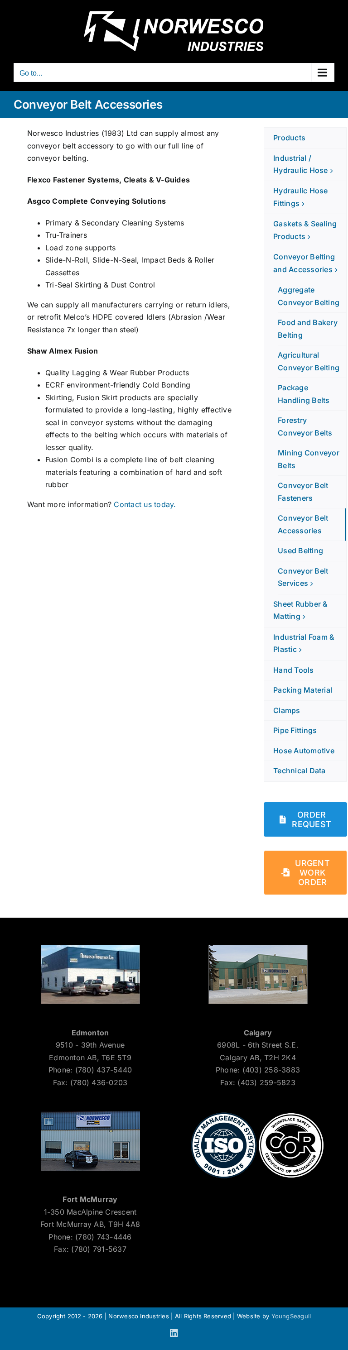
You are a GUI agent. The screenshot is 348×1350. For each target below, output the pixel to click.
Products (289, 137)
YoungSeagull (291, 1316)
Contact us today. (145, 504)
